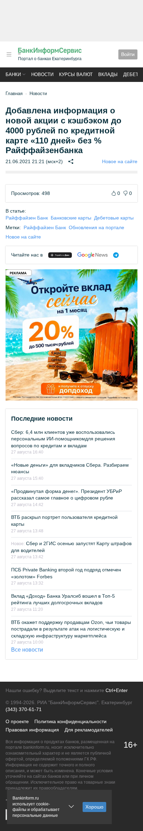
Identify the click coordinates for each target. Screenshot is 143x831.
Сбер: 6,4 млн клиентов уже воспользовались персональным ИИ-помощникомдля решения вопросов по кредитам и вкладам (63, 438)
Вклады (108, 74)
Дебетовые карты (114, 218)
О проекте (17, 721)
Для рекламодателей (89, 729)
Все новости (27, 650)
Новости (42, 74)
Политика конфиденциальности (70, 721)
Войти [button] (128, 54)
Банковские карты (71, 218)
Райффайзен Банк (27, 218)
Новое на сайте (119, 161)
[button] (9, 54)
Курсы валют (76, 74)
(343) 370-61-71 (24, 709)
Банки (13, 74)
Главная (14, 93)
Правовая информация (32, 729)
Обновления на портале (96, 227)
